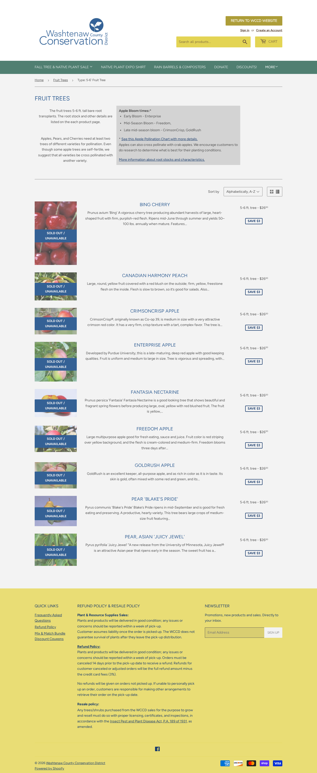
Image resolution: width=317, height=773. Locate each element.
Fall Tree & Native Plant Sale (62, 67)
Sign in (244, 30)
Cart (272, 41)
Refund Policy (45, 627)
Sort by (213, 192)
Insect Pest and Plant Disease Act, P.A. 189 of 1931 (148, 721)
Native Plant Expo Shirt (123, 67)
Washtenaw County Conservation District (75, 763)
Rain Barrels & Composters (180, 67)
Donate (221, 67)
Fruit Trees (60, 80)
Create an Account (269, 30)
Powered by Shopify (49, 768)
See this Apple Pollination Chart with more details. (159, 139)
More (270, 67)
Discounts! (247, 67)
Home (39, 80)
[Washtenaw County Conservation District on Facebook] (157, 750)
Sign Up (273, 633)
